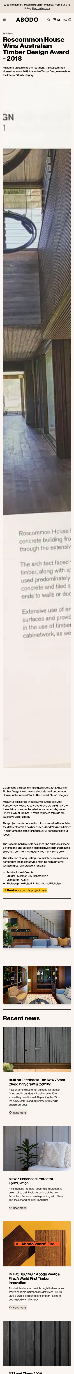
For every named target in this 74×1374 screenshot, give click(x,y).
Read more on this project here (27, 890)
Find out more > (41, 8)
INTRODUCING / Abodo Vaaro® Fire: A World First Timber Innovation (34, 1278)
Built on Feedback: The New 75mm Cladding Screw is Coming (37, 1082)
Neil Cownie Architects (44, 801)
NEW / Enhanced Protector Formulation (31, 1181)
